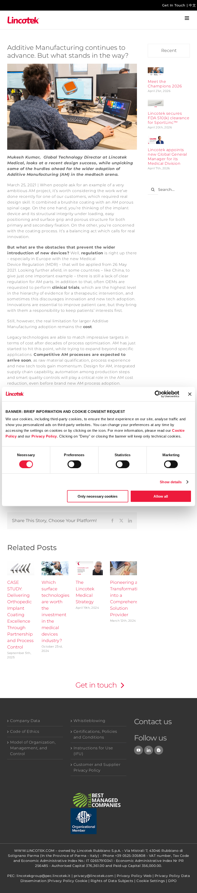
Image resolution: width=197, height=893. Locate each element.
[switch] (74, 464)
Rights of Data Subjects (112, 881)
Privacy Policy (44, 436)
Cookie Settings (150, 881)
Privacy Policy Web (134, 876)
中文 (192, 5)
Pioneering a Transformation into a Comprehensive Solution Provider (127, 598)
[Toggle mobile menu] (187, 18)
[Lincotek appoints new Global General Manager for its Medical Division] (156, 138)
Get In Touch (173, 5)
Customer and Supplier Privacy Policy (97, 767)
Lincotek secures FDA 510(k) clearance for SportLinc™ (168, 118)
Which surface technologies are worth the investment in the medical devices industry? (55, 611)
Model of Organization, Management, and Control (32, 748)
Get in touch (96, 685)
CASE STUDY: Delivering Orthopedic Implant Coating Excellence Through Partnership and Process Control (20, 615)
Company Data (25, 720)
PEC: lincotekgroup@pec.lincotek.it (38, 876)
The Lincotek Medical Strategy (85, 592)
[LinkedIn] (148, 750)
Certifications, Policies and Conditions (95, 734)
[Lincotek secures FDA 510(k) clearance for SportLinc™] (156, 102)
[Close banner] (189, 394)
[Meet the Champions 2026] (156, 70)
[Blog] (158, 750)
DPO (172, 881)
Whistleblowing (89, 720)
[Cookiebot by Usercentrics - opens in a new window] (158, 394)
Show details (171, 482)
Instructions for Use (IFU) (93, 751)
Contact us (153, 721)
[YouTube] (138, 750)
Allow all (161, 496)
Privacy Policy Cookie (68, 881)
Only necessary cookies (97, 496)
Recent (169, 50)
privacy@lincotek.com (94, 876)
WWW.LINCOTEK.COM (34, 850)
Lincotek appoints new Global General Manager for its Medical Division (167, 157)
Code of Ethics (24, 731)
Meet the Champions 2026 (165, 83)
